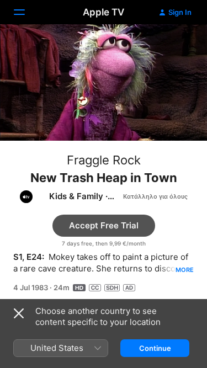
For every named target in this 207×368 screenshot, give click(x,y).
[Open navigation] (26, 12)
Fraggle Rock (104, 160)
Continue (155, 348)
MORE (185, 270)
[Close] (19, 313)
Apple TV (103, 12)
